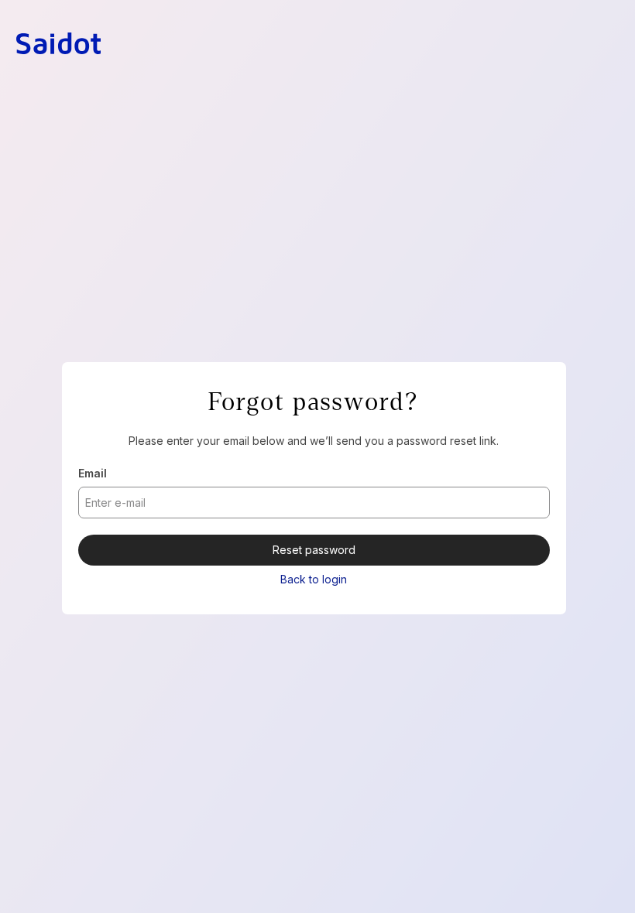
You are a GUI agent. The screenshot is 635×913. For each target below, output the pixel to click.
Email (92, 473)
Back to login (313, 579)
